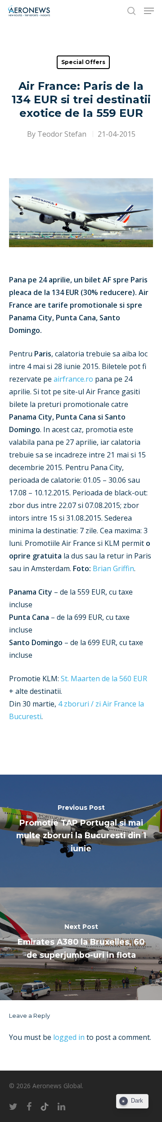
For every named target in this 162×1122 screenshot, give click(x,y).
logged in (69, 1037)
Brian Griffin (113, 568)
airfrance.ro (73, 379)
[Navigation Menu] (149, 10)
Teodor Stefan (61, 134)
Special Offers (83, 62)
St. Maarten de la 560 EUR (104, 678)
